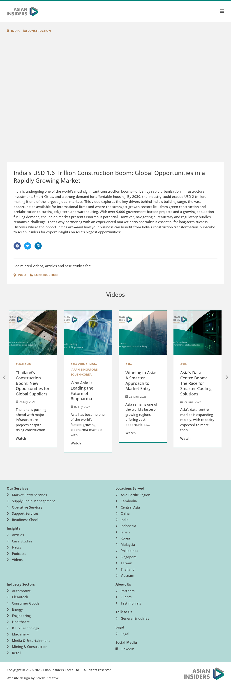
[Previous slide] (4, 377)
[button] (17, 246)
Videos (115, 294)
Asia (31, 364)
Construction (39, 31)
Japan (32, 369)
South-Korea (38, 374)
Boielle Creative (47, 678)
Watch (33, 443)
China (39, 364)
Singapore (46, 369)
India (15, 31)
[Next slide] (226, 377)
